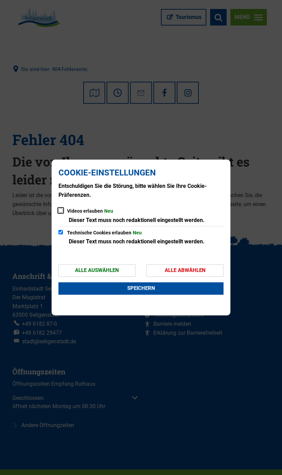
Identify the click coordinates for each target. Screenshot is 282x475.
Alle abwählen (185, 270)
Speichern (141, 288)
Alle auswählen (97, 270)
